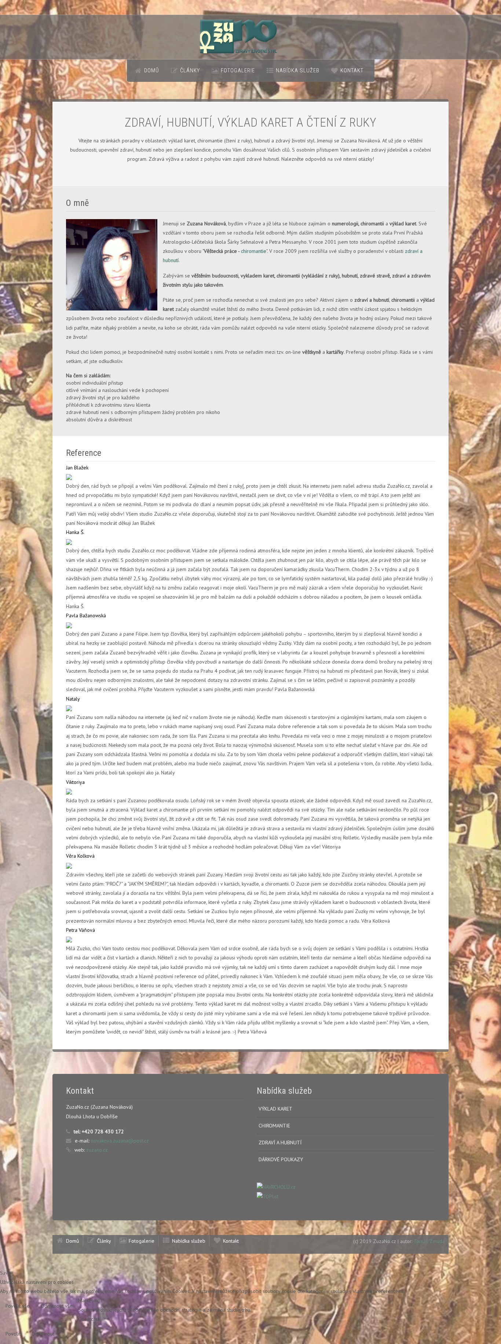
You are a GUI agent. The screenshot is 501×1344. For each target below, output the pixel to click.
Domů (151, 70)
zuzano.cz (97, 1150)
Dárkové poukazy (281, 1159)
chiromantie (253, 251)
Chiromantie (274, 1125)
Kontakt (351, 70)
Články (190, 70)
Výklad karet (275, 1108)
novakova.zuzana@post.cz (120, 1140)
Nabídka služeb (297, 70)
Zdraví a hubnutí (280, 1142)
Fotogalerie (238, 70)
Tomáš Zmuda (429, 1241)
